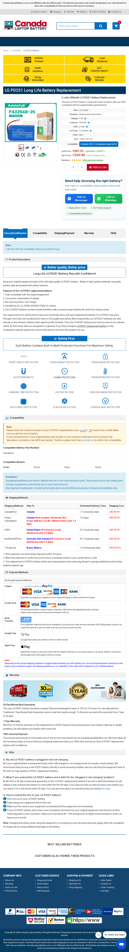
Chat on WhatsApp (110, 199)
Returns (83, 12)
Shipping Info (75, 880)
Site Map (105, 891)
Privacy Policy (11, 891)
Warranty (89, 233)
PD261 (67, 467)
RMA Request (43, 891)
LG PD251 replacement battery (91, 326)
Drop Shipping (75, 887)
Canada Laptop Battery (31, 932)
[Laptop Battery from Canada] (25, 29)
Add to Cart (100, 167)
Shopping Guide (44, 880)
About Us (9, 880)
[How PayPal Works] (113, 911)
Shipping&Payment (64, 233)
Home (6, 50)
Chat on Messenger (81, 199)
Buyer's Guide (39, 12)
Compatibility (40, 233)
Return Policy (43, 887)
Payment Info (75, 884)
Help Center (106, 880)
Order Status (42, 884)
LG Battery (16, 50)
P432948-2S (8, 453)
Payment (70, 12)
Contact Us (116, 12)
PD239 (98, 467)
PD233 (37, 467)
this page (105, 788)
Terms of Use (11, 887)
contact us (88, 440)
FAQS (113, 233)
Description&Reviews (15, 233)
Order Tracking (98, 12)
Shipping (57, 12)
